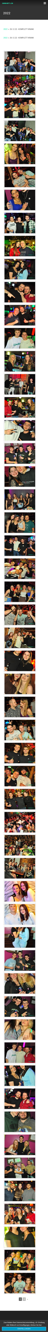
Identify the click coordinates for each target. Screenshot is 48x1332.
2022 (5, 29)
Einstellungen (24, 1329)
